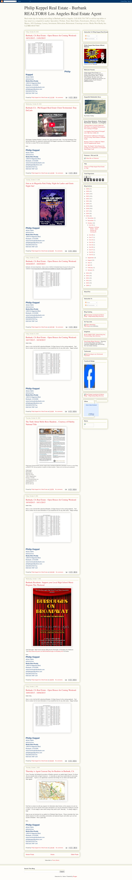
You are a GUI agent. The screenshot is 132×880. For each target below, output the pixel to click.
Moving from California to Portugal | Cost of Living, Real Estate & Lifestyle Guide (94, 137)
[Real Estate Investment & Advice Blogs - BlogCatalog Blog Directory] (95, 316)
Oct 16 (91, 242)
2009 (87, 285)
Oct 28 (91, 235)
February (90, 267)
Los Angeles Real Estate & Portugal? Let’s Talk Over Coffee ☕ (94, 132)
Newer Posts (30, 854)
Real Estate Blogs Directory (92, 341)
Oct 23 (91, 240)
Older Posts (74, 854)
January (90, 270)
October (90, 223)
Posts (88, 36)
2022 (87, 198)
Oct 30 (91, 225)
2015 (87, 216)
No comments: (60, 97)
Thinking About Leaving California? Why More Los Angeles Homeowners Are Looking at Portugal (94, 127)
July (89, 262)
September (91, 257)
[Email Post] (66, 97)
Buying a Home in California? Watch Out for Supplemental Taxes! (94, 142)
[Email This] (69, 97)
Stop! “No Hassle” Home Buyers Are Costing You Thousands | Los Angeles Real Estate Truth (95, 147)
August (90, 260)
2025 (87, 191)
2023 (87, 196)
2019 (87, 206)
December (91, 218)
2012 (87, 278)
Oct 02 (91, 252)
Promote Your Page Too (89, 389)
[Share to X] (73, 97)
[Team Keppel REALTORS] (89, 387)
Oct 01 (91, 254)
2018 (87, 208)
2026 (87, 189)
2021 (87, 201)
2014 (87, 273)
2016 (87, 213)
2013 (87, 275)
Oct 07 (91, 249)
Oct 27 (91, 237)
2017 (87, 211)
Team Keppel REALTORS (89, 364)
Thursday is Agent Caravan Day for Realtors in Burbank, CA (50, 771)
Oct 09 (91, 247)
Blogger (75, 876)
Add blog (86, 326)
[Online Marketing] (89, 324)
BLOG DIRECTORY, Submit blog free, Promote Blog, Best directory (95, 335)
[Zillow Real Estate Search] (91, 414)
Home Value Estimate (91, 405)
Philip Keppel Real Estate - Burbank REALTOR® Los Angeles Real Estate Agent (62, 10)
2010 (87, 283)
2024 (87, 193)
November (91, 220)
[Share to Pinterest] (76, 97)
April (89, 265)
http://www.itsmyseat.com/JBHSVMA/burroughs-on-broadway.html (46, 651)
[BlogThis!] (71, 97)
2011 (87, 280)
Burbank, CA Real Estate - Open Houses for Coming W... (94, 229)
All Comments (90, 38)
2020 (87, 203)
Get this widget (91, 415)
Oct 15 (91, 244)
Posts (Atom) (55, 860)
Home (52, 854)
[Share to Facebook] (75, 97)
